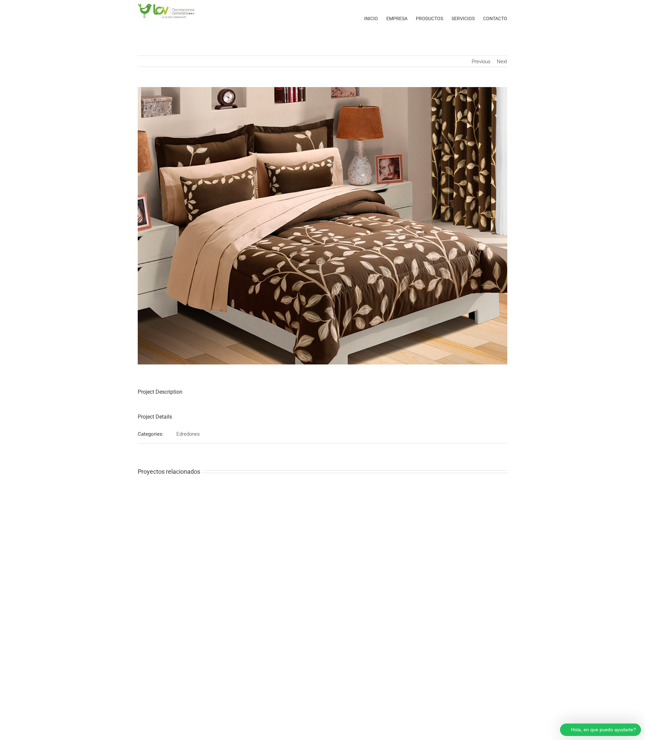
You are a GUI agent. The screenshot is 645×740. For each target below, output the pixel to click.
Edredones (188, 434)
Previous (481, 62)
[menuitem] (375, 18)
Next (502, 62)
